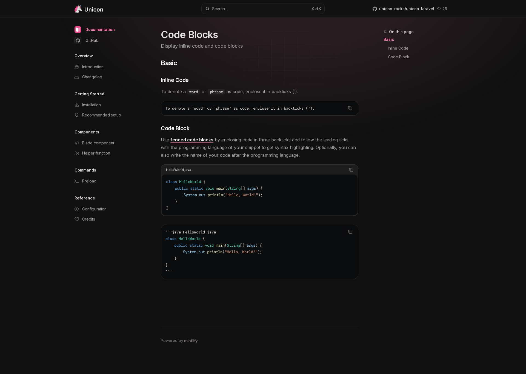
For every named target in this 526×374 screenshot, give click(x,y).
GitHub (92, 40)
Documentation (100, 29)
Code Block (398, 57)
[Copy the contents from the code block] (350, 108)
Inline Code (398, 48)
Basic (389, 39)
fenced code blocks (191, 139)
